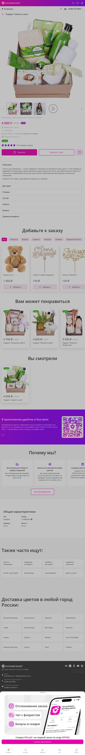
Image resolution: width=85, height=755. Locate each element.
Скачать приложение (42, 742)
